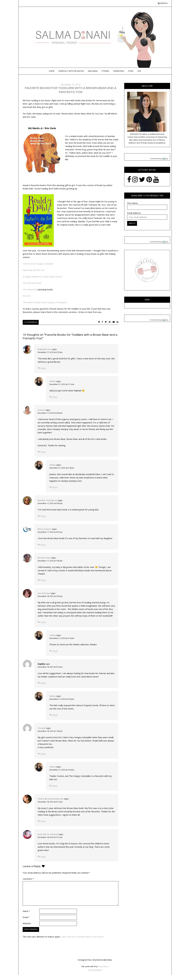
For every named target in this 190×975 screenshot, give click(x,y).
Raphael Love (44, 349)
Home (51, 71)
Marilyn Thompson (47, 500)
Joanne (41, 409)
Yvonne (41, 728)
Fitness (105, 71)
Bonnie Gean (44, 557)
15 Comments (30, 322)
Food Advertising (155, 158)
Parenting (118, 71)
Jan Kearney (44, 593)
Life (139, 71)
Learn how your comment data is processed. (82, 936)
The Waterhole (30, 289)
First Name (132, 203)
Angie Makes (103, 966)
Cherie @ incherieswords (50, 798)
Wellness (93, 71)
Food (130, 71)
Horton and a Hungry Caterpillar (38, 263)
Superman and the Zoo (33, 270)
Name (26, 911)
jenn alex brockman (48, 834)
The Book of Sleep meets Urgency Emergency (45, 302)
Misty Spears (44, 529)
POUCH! (27, 295)
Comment (28, 878)
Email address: (134, 213)
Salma (52, 381)
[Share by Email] (114, 322)
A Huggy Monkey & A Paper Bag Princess (42, 276)
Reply (43, 368)
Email (26, 917)
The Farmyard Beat (32, 283)
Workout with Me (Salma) (71, 71)
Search (164, 3)
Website (27, 923)
